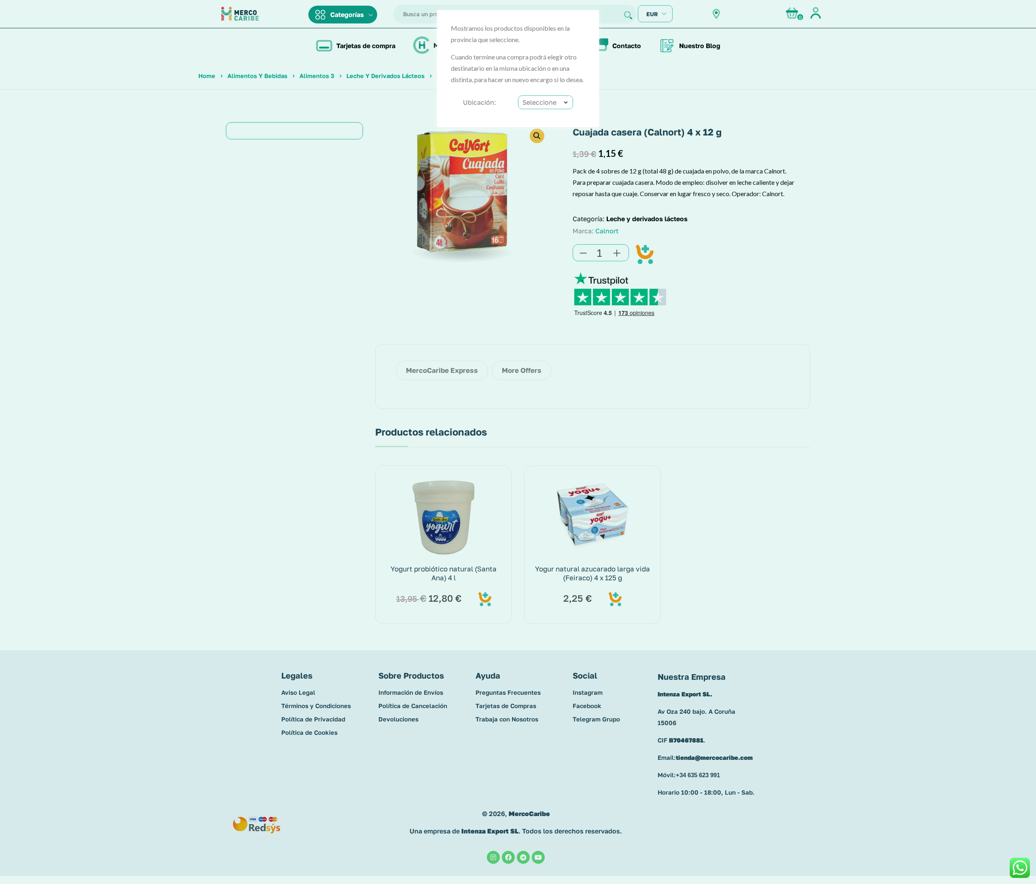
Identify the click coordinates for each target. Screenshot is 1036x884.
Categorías (347, 15)
